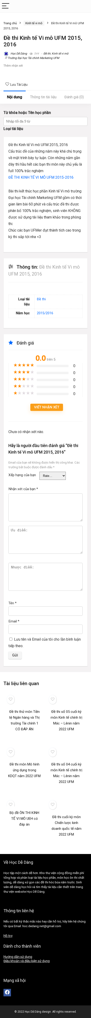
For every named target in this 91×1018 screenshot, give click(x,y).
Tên (12, 603)
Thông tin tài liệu (43, 97)
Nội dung (14, 97)
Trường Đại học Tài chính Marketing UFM (33, 58)
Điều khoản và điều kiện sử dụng (27, 961)
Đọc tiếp (24, 738)
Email (13, 621)
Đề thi (47, 53)
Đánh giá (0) (74, 97)
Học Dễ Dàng (18, 53)
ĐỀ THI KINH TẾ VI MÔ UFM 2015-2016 (41, 177)
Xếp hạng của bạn (22, 475)
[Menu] (5, 6)
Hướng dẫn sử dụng (18, 957)
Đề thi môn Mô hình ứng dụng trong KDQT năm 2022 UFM (24, 770)
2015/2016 (45, 313)
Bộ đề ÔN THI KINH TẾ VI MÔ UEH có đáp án (24, 819)
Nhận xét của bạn (23, 489)
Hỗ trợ (8, 936)
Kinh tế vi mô (33, 23)
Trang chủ (10, 23)
